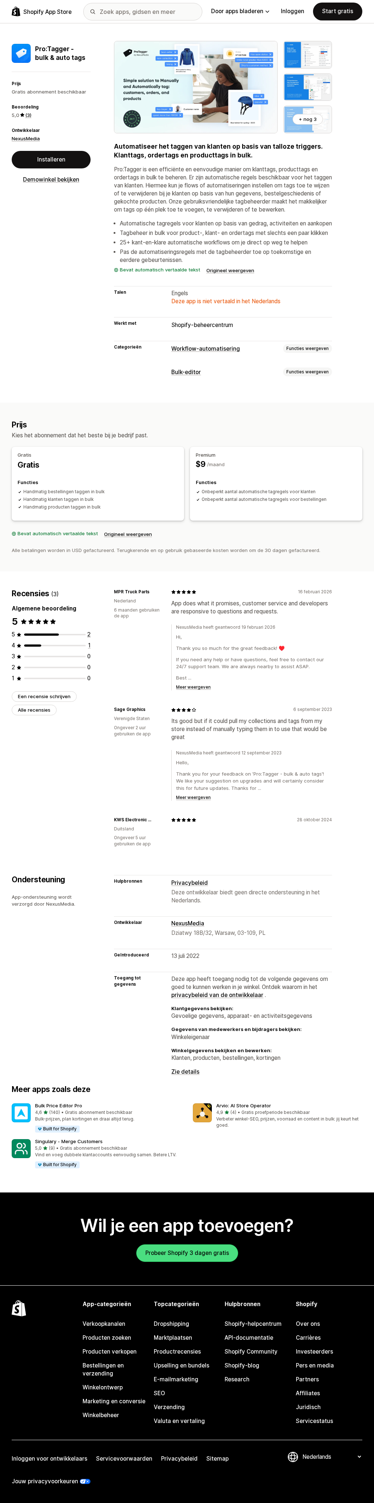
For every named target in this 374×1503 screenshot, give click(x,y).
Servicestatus (314, 1421)
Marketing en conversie (114, 1401)
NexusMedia (26, 138)
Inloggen (292, 11)
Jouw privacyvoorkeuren (45, 1481)
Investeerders (314, 1351)
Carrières (308, 1337)
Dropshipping (171, 1323)
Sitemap (217, 1458)
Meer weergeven (193, 687)
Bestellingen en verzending (103, 1369)
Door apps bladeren (237, 11)
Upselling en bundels (181, 1365)
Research (237, 1379)
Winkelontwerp (103, 1387)
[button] (96, 1118)
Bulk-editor (186, 372)
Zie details (185, 1071)
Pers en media (315, 1365)
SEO (159, 1393)
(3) (28, 115)
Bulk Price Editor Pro (58, 1105)
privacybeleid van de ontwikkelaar (217, 995)
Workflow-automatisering (205, 348)
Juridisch (308, 1407)
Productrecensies (177, 1351)
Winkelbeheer (101, 1415)
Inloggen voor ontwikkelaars (49, 1458)
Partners (307, 1379)
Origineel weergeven (230, 270)
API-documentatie (249, 1337)
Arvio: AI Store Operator (243, 1105)
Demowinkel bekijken (51, 179)
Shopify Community (251, 1351)
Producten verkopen (110, 1351)
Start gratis (337, 11)
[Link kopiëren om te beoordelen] (154, 592)
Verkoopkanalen (104, 1323)
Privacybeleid (189, 882)
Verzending (169, 1407)
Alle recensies (34, 710)
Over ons (308, 1323)
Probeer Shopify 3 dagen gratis (187, 1252)
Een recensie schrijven (44, 696)
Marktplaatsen (173, 1337)
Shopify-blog (242, 1365)
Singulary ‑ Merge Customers (69, 1141)
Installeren (51, 159)
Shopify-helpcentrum (253, 1323)
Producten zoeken (107, 1337)
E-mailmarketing (176, 1379)
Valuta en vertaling (179, 1421)
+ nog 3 (308, 119)
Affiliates (308, 1393)
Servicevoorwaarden (124, 1458)
